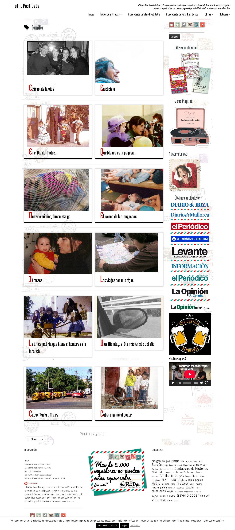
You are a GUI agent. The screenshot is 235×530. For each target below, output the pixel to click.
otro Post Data (27, 5)
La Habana (182, 480)
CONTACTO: (29, 475)
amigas (156, 461)
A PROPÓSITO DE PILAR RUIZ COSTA (38, 468)
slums (172, 496)
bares (200, 462)
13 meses (35, 280)
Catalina (155, 469)
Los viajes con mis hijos (116, 280)
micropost (182, 483)
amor (175, 461)
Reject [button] (124, 525)
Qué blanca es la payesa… (118, 152)
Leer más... (135, 525)
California (187, 465)
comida (170, 469)
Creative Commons (72, 494)
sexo (165, 496)
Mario (173, 484)
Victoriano (167, 500)
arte (182, 461)
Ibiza (164, 479)
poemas (180, 488)
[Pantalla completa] (206, 382)
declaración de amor (185, 472)
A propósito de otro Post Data (144, 14)
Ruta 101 (198, 492)
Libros (208, 14)
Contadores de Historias (191, 468)
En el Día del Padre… (43, 152)
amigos (166, 461)
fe (172, 475)
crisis (154, 472)
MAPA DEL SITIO (59, 478)
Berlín (165, 465)
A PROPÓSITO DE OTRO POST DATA (37, 464)
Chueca (162, 469)
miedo (192, 484)
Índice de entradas (110, 14)
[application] (190, 374)
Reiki (198, 488)
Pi (174, 487)
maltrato (165, 484)
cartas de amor (200, 465)
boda (171, 465)
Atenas (189, 461)
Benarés (157, 464)
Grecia (195, 476)
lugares (199, 480)
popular (190, 487)
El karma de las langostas (118, 216)
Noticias (224, 14)
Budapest (178, 465)
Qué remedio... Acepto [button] (107, 525)
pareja (163, 487)
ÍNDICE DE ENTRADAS (33, 471)
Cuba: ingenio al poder (116, 415)
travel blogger (188, 495)
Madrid (156, 483)
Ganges (188, 476)
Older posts (35, 439)
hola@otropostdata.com (42, 475)
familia (164, 475)
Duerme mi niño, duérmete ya (49, 216)
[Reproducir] (173, 382)
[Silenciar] (201, 382)
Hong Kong (156, 480)
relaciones (159, 491)
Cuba (161, 472)
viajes (157, 500)
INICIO (27, 461)
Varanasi (204, 495)
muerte (199, 484)
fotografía (179, 476)
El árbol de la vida (41, 89)
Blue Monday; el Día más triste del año (127, 344)
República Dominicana (184, 492)
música (155, 487)
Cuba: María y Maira (44, 415)
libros (191, 480)
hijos (202, 476)
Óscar (176, 500)
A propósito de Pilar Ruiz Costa (182, 14)
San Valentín (157, 496)
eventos (155, 476)
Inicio (91, 14)
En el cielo (107, 89)
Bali (195, 462)
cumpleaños (169, 472)
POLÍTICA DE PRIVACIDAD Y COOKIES (38, 478)
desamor (199, 472)
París (170, 488)
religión (170, 491)
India (172, 480)
